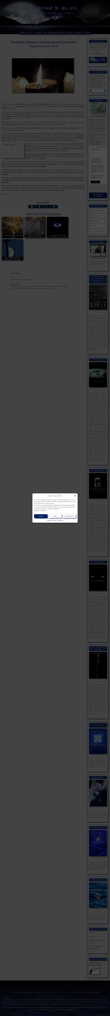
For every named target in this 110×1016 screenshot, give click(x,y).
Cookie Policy (50, 520)
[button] (75, 496)
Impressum (60, 520)
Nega (55, 516)
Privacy (55, 520)
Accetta (41, 516)
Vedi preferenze (69, 516)
